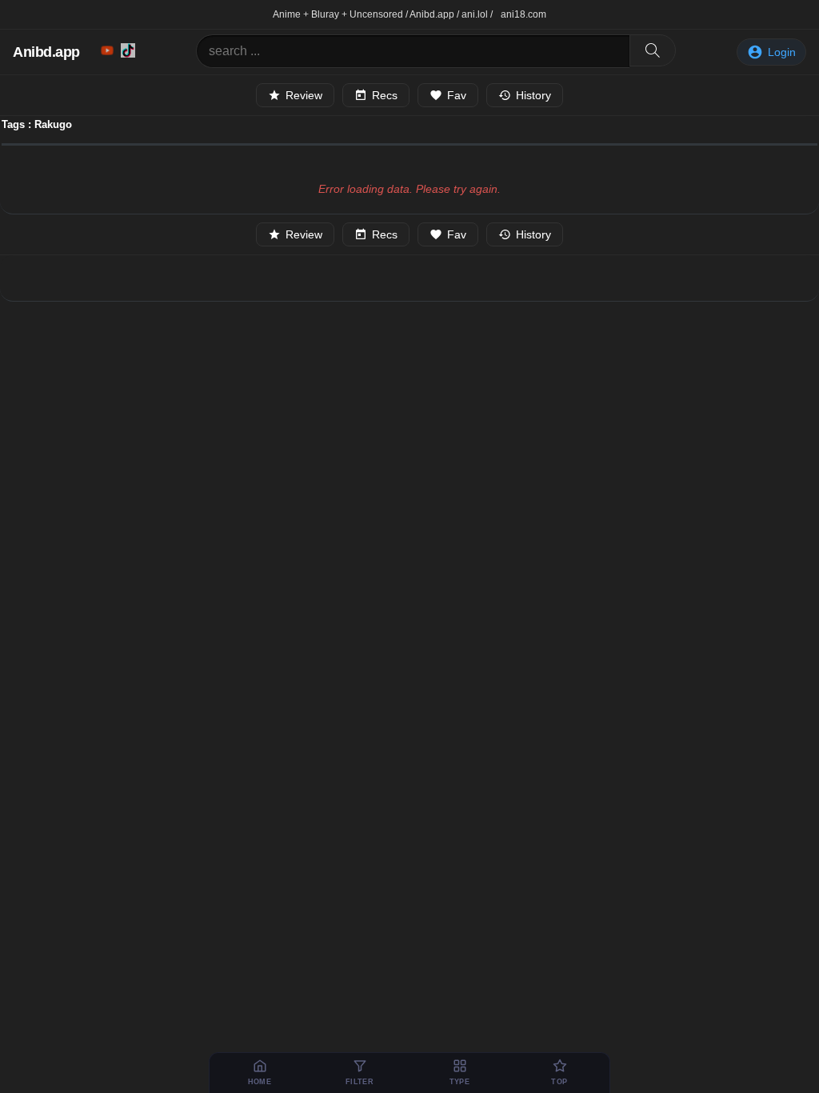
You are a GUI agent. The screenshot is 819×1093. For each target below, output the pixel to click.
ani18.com (523, 14)
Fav (456, 95)
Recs (385, 95)
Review (304, 95)
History (533, 95)
